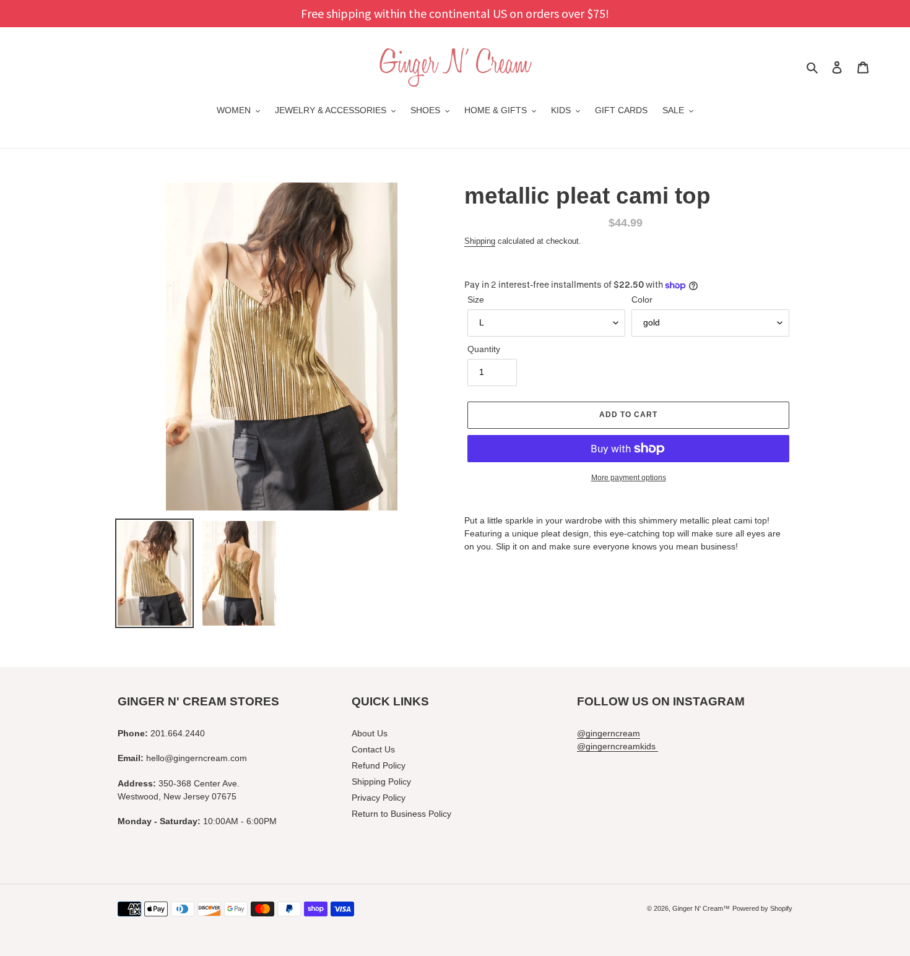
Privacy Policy (378, 798)
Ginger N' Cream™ (701, 908)
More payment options (628, 477)
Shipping (479, 241)
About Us (370, 733)
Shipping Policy (381, 781)
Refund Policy (378, 765)
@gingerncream (608, 733)
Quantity (483, 349)
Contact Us (373, 749)
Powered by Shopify (762, 908)
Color (641, 299)
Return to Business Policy (401, 814)
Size (475, 299)
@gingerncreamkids (617, 746)
